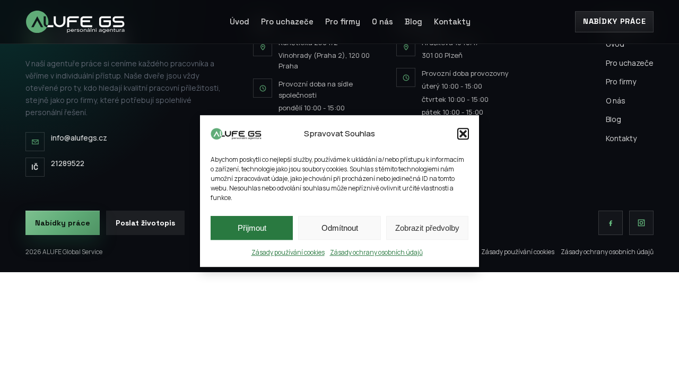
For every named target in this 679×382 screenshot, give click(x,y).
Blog (413, 22)
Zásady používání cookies (288, 252)
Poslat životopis (145, 223)
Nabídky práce (614, 21)
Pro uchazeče (287, 22)
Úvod (239, 22)
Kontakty (452, 22)
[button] (463, 133)
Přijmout (252, 227)
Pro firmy (342, 22)
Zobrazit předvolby (427, 227)
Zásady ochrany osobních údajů (376, 252)
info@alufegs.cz (79, 138)
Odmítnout (339, 227)
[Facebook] (610, 223)
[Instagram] (641, 223)
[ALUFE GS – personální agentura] (75, 21)
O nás (382, 22)
